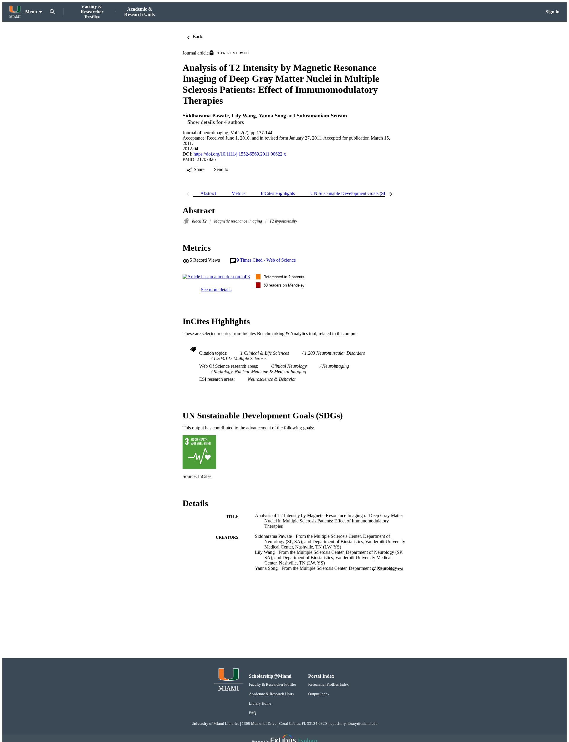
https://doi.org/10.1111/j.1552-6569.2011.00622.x (240, 153)
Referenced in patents (283, 276)
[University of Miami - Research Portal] (15, 12)
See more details (216, 289)
